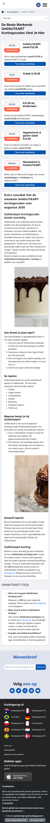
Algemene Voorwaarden (14, 754)
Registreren (41, 667)
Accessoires (12, 12)
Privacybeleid (9, 750)
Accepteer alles (37, 820)
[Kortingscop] (9, 4)
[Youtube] (37, 690)
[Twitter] (18, 690)
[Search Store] (38, 5)
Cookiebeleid (7, 803)
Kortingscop (9, 573)
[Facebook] (12, 690)
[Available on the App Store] (18, 777)
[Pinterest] (31, 690)
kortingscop (40, 603)
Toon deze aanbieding (25, 64)
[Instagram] (25, 690)
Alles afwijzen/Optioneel (16, 820)
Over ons (8, 746)
